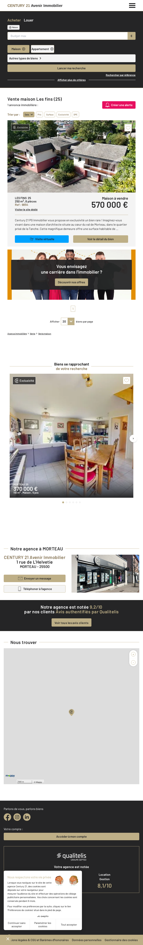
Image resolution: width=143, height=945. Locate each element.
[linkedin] (27, 817)
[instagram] (17, 817)
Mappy (39, 781)
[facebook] (7, 817)
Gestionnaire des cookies (121, 940)
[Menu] (132, 5)
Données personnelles (86, 940)
